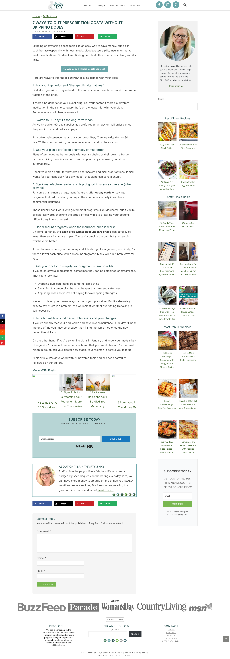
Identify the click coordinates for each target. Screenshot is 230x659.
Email (41, 571)
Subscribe (135, 5)
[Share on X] (2, 321)
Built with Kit (84, 446)
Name (41, 558)
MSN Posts (50, 16)
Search (161, 99)
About (171, 630)
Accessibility (171, 638)
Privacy (171, 636)
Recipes (87, 5)
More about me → (177, 86)
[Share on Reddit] (2, 332)
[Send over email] (2, 337)
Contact (171, 633)
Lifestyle (101, 5)
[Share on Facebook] (2, 316)
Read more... (106, 490)
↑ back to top (115, 620)
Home (36, 16)
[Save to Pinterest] (2, 327)
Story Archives (171, 641)
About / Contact (117, 5)
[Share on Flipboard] (2, 342)
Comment (44, 531)
